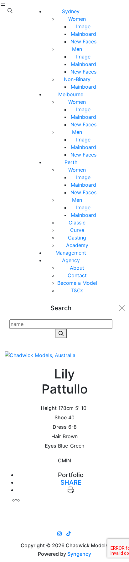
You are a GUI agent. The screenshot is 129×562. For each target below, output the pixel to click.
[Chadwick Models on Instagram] (59, 534)
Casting (77, 237)
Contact (77, 275)
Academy (77, 245)
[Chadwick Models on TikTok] (68, 534)
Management (70, 253)
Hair (56, 436)
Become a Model (77, 283)
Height (49, 408)
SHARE (70, 482)
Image (83, 26)
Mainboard (83, 34)
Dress (60, 427)
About (77, 268)
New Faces (83, 41)
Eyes (50, 446)
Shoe (60, 418)
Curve (77, 230)
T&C (77, 290)
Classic (77, 222)
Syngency (79, 554)
